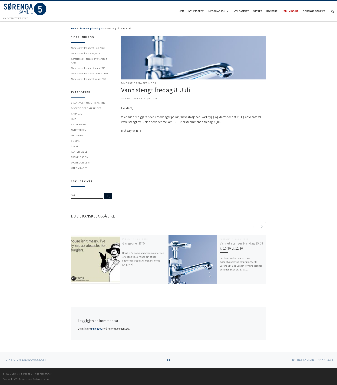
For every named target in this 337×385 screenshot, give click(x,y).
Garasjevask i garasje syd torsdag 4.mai (89, 60)
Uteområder (79, 168)
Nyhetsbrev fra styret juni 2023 (87, 53)
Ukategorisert (81, 162)
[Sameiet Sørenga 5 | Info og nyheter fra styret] (25, 8)
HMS (73, 119)
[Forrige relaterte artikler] (253, 226)
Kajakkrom (78, 124)
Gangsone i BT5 (133, 243)
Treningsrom (79, 157)
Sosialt (76, 140)
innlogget (96, 328)
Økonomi (77, 135)
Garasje (76, 113)
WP (15, 379)
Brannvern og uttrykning (88, 102)
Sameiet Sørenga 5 (22, 373)
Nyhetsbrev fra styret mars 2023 (88, 68)
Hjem (74, 28)
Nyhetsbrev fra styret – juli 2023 (88, 47)
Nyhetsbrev (78, 130)
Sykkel (75, 146)
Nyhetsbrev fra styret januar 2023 (88, 79)
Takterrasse (79, 151)
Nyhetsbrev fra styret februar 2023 (89, 73)
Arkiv (127, 98)
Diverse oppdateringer (91, 28)
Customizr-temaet (41, 379)
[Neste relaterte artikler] (262, 226)
